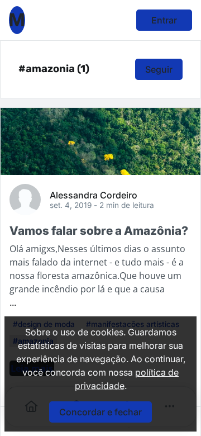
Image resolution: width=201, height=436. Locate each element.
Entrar (164, 20)
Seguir (159, 69)
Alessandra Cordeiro (93, 194)
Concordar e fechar (100, 412)
